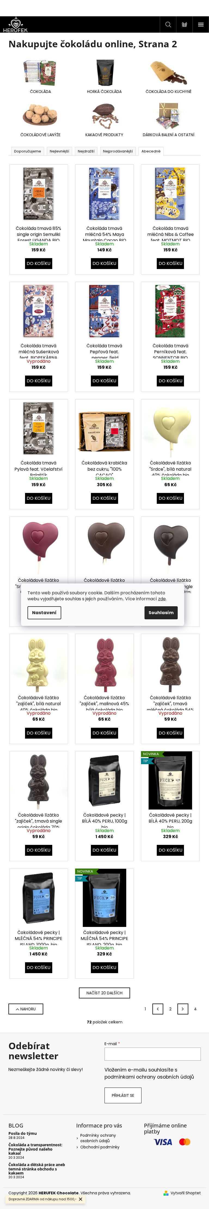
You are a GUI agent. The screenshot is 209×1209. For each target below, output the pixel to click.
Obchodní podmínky (99, 1147)
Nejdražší (86, 151)
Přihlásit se (123, 1095)
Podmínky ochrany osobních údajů (98, 1138)
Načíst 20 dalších (104, 993)
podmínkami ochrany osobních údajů (149, 1077)
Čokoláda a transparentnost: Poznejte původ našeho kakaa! (35, 1149)
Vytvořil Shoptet (186, 1193)
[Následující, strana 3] (182, 1009)
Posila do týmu (22, 1133)
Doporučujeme (27, 151)
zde (162, 599)
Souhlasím (161, 613)
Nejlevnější (59, 151)
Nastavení (44, 613)
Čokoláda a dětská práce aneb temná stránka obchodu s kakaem (36, 1169)
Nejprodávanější (118, 151)
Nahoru (28, 1009)
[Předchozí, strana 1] (157, 1009)
